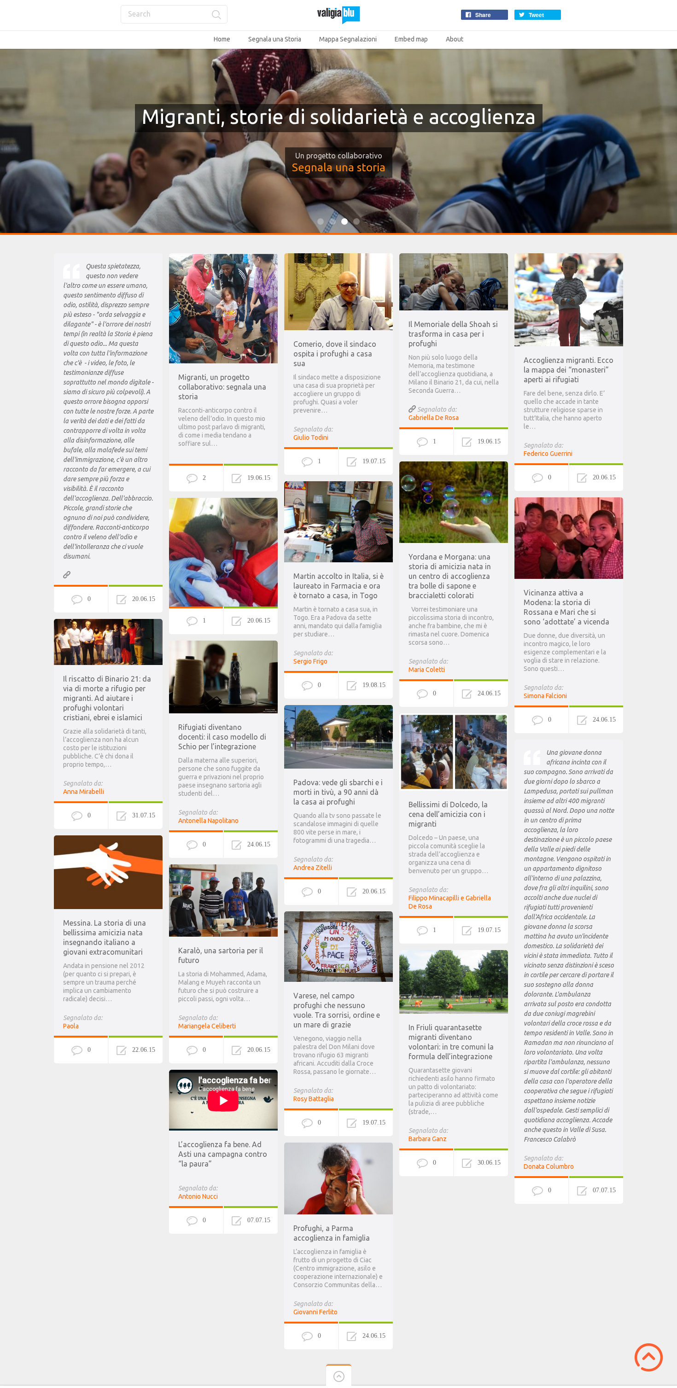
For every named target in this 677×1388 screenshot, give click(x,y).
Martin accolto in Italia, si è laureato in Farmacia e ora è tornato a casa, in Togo (338, 586)
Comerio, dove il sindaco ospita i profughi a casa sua (334, 353)
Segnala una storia (338, 167)
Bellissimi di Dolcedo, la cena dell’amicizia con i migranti (448, 814)
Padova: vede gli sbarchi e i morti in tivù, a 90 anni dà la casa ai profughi (338, 792)
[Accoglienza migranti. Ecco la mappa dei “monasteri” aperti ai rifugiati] (568, 257)
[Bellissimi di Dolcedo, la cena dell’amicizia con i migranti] (453, 717)
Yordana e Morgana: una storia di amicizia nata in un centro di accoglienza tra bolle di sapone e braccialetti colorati (450, 576)
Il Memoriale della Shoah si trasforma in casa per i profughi (453, 334)
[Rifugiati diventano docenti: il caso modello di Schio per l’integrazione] (223, 645)
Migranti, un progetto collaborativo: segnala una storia (222, 387)
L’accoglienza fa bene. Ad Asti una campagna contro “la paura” (222, 1154)
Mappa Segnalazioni (348, 39)
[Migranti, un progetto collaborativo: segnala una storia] (223, 257)
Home (222, 39)
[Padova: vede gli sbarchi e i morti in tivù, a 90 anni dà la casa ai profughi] (338, 709)
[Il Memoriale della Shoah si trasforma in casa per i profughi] (453, 257)
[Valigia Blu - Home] (338, 15)
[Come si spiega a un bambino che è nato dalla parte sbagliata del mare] (223, 502)
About (454, 39)
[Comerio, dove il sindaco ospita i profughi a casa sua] (338, 257)
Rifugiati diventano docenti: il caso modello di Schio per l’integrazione (222, 737)
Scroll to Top (648, 1357)
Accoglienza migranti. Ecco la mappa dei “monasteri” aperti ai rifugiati (568, 370)
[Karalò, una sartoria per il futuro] (223, 868)
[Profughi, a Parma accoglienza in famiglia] (338, 1147)
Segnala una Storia (274, 39)
